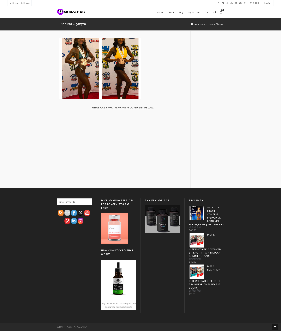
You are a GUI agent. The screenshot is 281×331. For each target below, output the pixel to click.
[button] (88, 201)
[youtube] (240, 3)
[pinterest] (232, 3)
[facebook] (218, 3)
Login (267, 3)
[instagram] (227, 3)
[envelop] (223, 3)
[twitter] (236, 3)
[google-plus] (245, 3)
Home (194, 24)
